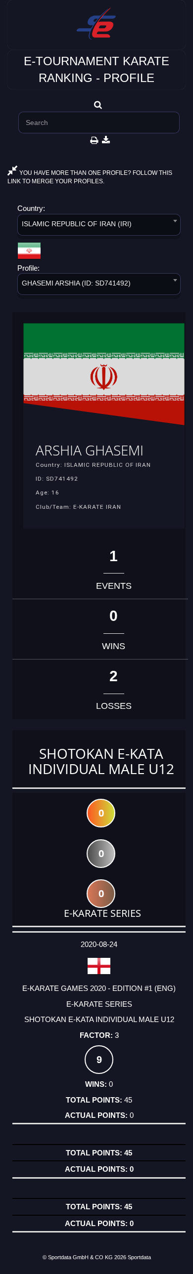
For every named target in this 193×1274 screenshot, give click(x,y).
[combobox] (99, 226)
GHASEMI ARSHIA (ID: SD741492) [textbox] (76, 283)
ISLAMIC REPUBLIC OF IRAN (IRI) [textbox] (77, 224)
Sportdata (139, 1257)
